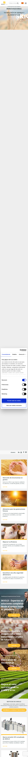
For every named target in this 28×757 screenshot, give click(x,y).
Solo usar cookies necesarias (14, 405)
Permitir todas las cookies (14, 400)
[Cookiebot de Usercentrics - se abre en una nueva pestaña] (20, 350)
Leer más (5, 486)
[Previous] (2, 227)
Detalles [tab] (14, 354)
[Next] (26, 227)
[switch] (24, 384)
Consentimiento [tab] (6, 354)
